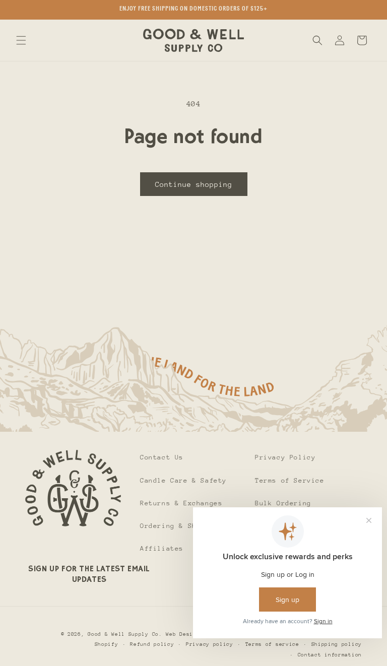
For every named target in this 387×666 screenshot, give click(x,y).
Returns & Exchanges (181, 503)
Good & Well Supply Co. (125, 634)
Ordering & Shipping (181, 525)
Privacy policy (209, 644)
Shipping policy (336, 644)
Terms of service (272, 644)
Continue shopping (193, 184)
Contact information (330, 655)
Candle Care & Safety (183, 480)
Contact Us (161, 457)
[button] (21, 40)
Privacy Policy (285, 457)
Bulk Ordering (283, 503)
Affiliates (161, 548)
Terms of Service (290, 480)
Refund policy (152, 644)
